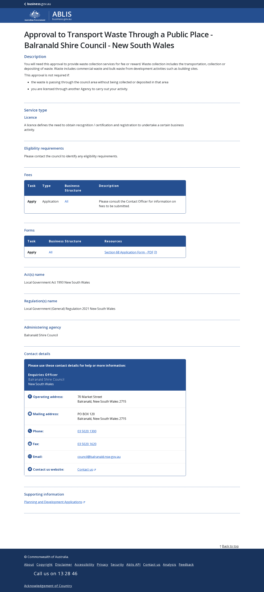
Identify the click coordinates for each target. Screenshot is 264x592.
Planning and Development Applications (54, 502)
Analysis (169, 564)
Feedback (186, 564)
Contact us (86, 469)
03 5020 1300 (86, 431)
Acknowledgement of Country (48, 586)
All (66, 201)
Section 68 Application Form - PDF (131, 252)
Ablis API (133, 564)
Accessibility (84, 564)
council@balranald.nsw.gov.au (99, 457)
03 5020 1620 (86, 444)
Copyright (45, 564)
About (29, 564)
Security (117, 564)
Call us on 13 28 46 (56, 573)
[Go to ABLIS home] (48, 15)
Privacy (102, 564)
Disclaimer (63, 564)
